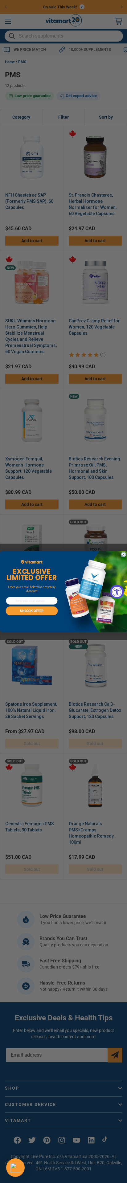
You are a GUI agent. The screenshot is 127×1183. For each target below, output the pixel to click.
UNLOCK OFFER (31, 611)
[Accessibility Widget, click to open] (117, 591)
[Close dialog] (123, 555)
